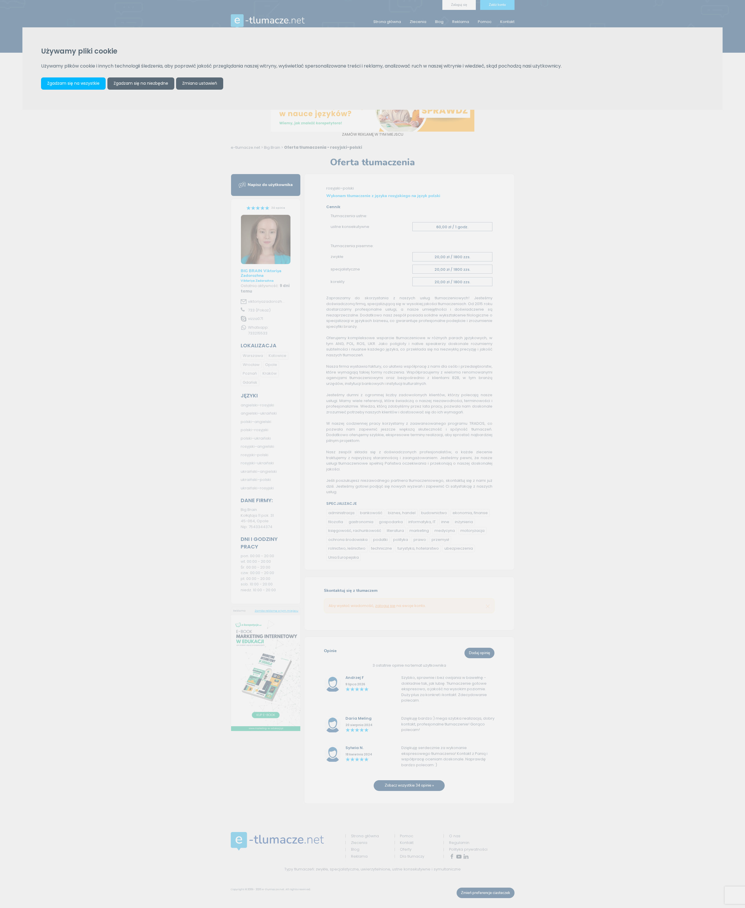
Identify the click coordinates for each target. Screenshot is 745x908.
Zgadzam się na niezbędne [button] (140, 83)
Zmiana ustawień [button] (199, 83)
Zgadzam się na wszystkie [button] (73, 83)
